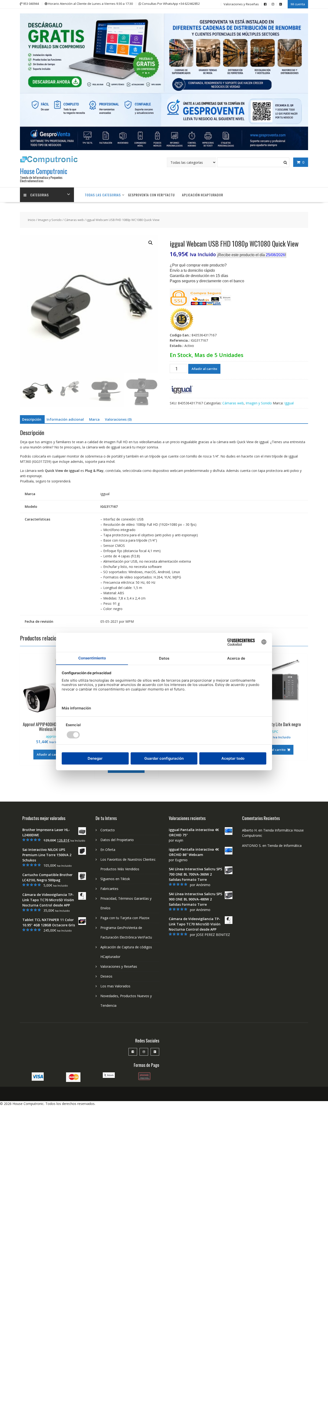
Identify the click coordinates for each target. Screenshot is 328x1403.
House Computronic (43, 171)
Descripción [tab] (31, 419)
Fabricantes (109, 888)
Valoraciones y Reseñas (241, 4)
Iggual (289, 403)
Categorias (39, 194)
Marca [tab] (94, 419)
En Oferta (107, 849)
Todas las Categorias (103, 194)
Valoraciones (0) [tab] (118, 419)
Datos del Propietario (117, 839)
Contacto (107, 830)
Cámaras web (74, 220)
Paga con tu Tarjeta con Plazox (124, 918)
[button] (150, 242)
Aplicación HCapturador (202, 194)
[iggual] (182, 390)
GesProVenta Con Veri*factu (151, 194)
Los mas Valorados (115, 986)
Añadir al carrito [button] (49, 754)
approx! (51, 736)
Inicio (31, 220)
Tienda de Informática (284, 845)
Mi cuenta (298, 4)
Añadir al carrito (204, 369)
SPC (275, 731)
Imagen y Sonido (50, 220)
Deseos (106, 976)
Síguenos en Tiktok (115, 879)
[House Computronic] (164, 149)
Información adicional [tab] (65, 419)
